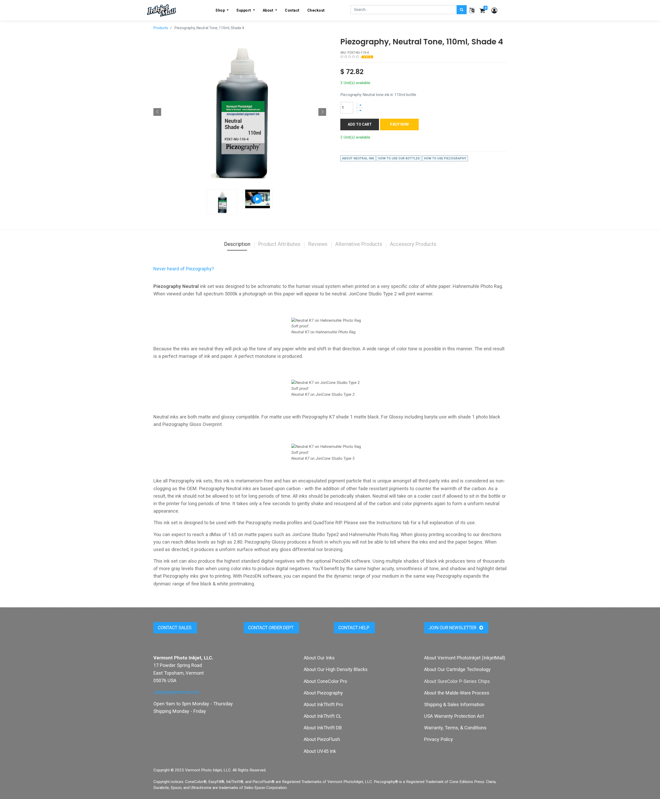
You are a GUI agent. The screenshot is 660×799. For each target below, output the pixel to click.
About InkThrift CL (322, 716)
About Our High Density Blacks (336, 669)
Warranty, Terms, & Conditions (455, 727)
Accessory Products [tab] (413, 244)
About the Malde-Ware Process (456, 693)
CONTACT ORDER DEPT (271, 627)
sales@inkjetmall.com (176, 692)
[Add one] (360, 105)
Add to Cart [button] (360, 124)
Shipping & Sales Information (454, 704)
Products (160, 28)
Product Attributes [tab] (279, 244)
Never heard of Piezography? (183, 268)
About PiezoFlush (322, 739)
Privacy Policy (438, 739)
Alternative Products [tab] (358, 244)
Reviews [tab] (317, 244)
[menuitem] (292, 10)
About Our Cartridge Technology (457, 669)
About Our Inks (319, 657)
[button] (157, 112)
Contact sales (175, 627)
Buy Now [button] (400, 124)
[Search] (462, 9)
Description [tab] (237, 244)
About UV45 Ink (320, 751)
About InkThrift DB (323, 727)
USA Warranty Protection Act (454, 716)
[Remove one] (360, 110)
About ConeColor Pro (325, 681)
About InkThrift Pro (323, 704)
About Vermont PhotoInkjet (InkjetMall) (464, 657)
